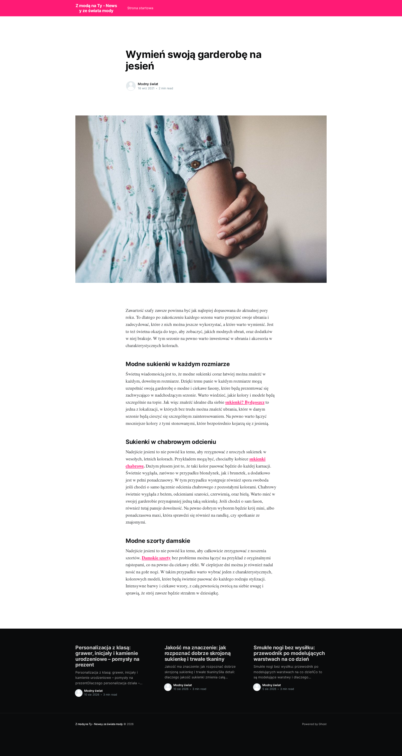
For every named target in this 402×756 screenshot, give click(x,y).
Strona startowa (140, 8)
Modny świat (148, 84)
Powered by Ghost (314, 724)
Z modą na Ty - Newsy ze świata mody (96, 8)
